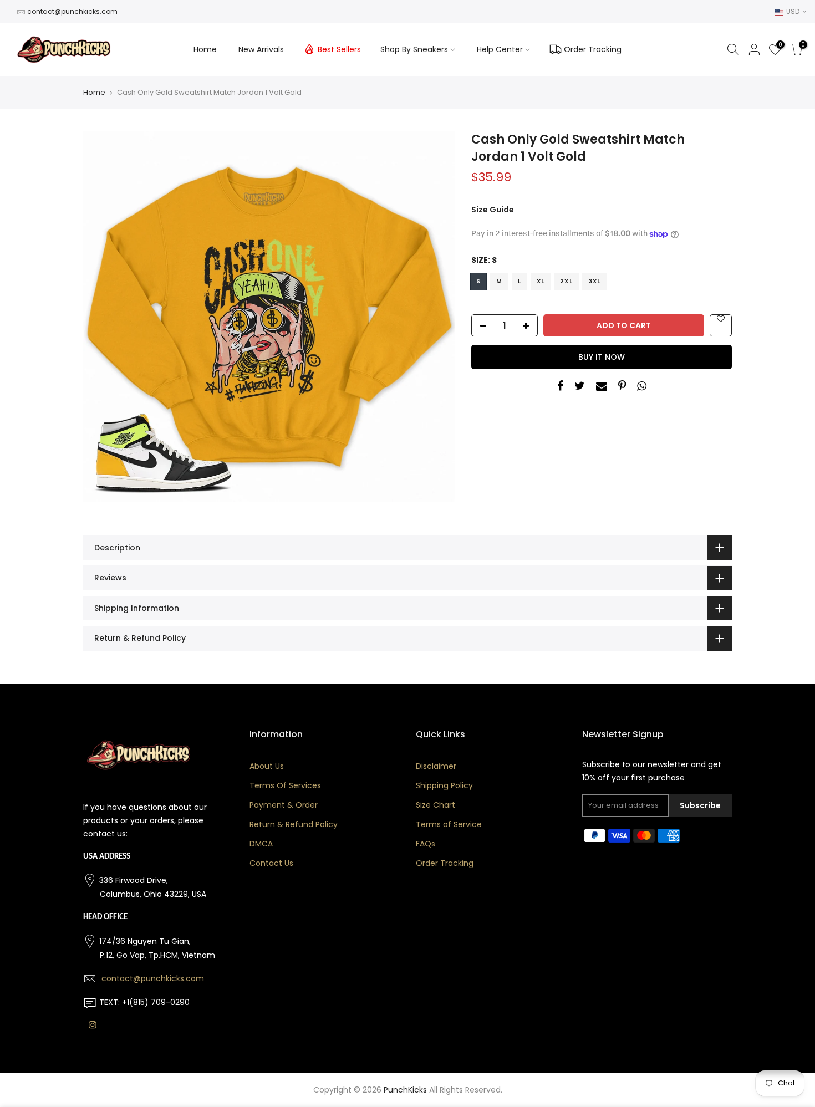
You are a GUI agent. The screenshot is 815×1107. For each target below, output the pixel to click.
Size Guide (492, 209)
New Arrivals (261, 49)
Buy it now (601, 357)
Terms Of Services (285, 785)
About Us (266, 766)
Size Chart (435, 804)
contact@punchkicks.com (72, 11)
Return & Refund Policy (293, 824)
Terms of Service (449, 824)
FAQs (425, 843)
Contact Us (271, 863)
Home (205, 49)
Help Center (500, 49)
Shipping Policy (444, 785)
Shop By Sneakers (414, 49)
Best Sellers (339, 49)
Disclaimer (436, 766)
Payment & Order (283, 804)
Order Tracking (593, 49)
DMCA (261, 843)
